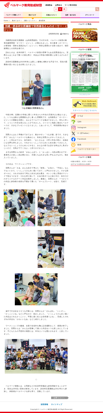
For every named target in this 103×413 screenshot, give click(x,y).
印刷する (66, 34)
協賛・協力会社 (70, 15)
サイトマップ (56, 404)
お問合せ (58, 5)
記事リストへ (59, 398)
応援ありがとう (51, 15)
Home (6, 20)
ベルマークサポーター (87, 149)
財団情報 (44, 404)
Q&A (79, 122)
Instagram (82, 127)
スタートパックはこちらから (85, 110)
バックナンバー (84, 94)
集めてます (32, 15)
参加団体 (42, 20)
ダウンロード (89, 15)
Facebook (82, 139)
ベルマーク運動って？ (13, 15)
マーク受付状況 (71, 5)
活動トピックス (29, 20)
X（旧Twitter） (84, 133)
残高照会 (48, 5)
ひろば (80, 116)
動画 (79, 145)
